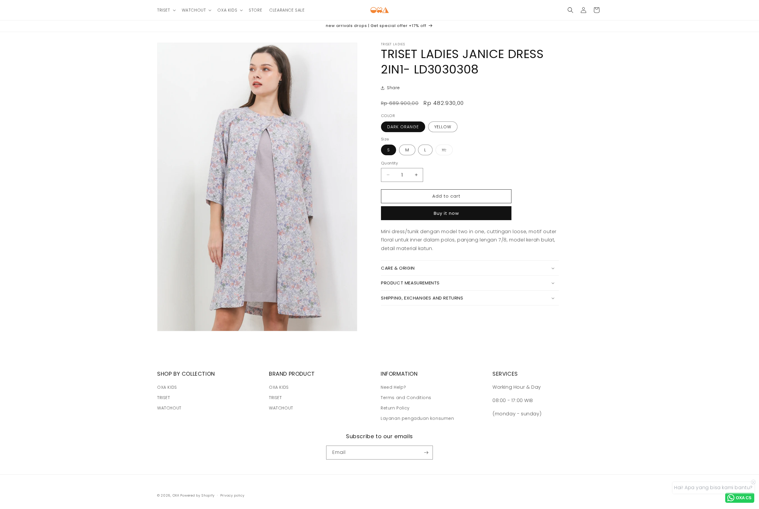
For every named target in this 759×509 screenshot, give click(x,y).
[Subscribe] (426, 453)
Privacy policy (232, 495)
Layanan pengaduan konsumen (417, 418)
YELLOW (442, 127)
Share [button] (393, 88)
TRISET (163, 398)
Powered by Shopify (197, 495)
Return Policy (395, 408)
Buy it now (446, 213)
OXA (176, 495)
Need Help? (393, 387)
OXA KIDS (167, 387)
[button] (166, 10)
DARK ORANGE (403, 127)
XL (447, 151)
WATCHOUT (169, 408)
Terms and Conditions (406, 398)
